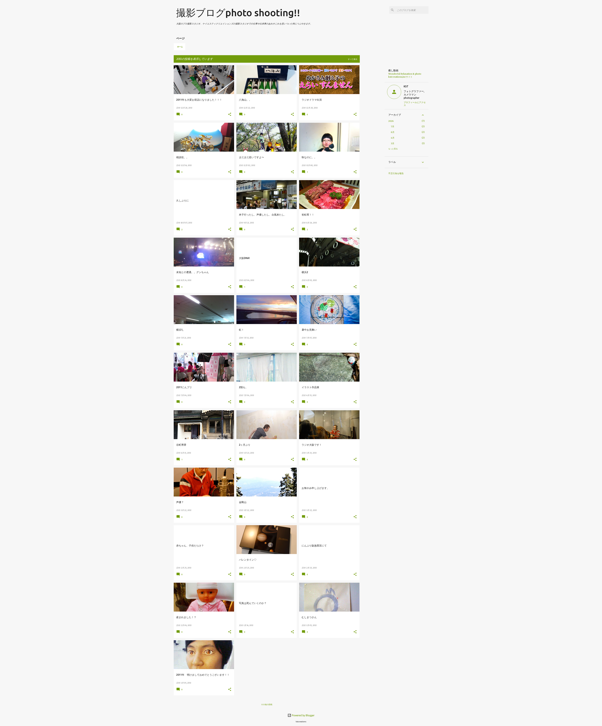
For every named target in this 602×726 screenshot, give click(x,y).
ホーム (180, 47)
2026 (391, 121)
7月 (392, 126)
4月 (392, 137)
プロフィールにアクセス (415, 103)
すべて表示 (352, 59)
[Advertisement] (372, 112)
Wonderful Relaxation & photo (404, 73)
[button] (230, 114)
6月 (392, 132)
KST (406, 86)
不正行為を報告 (396, 173)
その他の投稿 (266, 704)
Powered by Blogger (302, 715)
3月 (392, 143)
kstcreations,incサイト (400, 76)
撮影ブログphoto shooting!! (238, 12)
